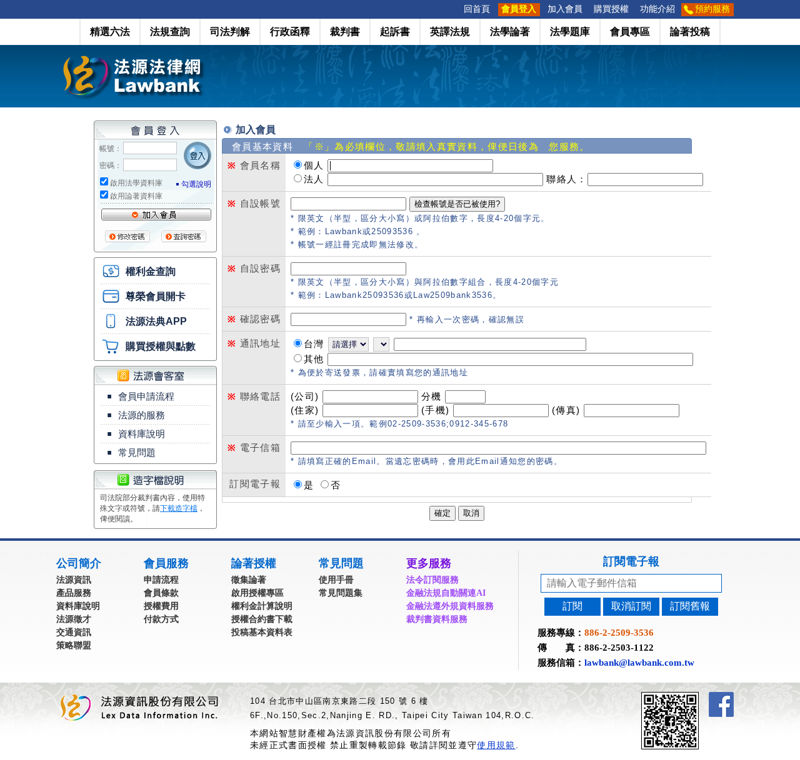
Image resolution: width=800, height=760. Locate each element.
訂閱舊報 (690, 606)
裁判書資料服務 (437, 619)
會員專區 (630, 31)
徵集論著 (248, 580)
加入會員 (565, 9)
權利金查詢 (151, 271)
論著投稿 (690, 31)
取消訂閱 (631, 606)
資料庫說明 (141, 434)
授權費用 (161, 606)
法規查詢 (170, 31)
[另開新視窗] (692, 697)
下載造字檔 (179, 508)
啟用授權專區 (257, 593)
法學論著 (510, 31)
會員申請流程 (146, 396)
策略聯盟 (73, 645)
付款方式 (161, 619)
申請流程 (161, 580)
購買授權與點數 (161, 346)
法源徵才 (73, 619)
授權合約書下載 (261, 619)
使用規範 (496, 745)
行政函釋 (290, 31)
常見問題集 (340, 593)
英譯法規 (450, 31)
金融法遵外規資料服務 (450, 606)
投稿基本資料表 (261, 632)
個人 (314, 165)
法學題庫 (570, 31)
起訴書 (395, 31)
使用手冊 (336, 580)
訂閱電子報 (631, 561)
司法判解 (230, 31)
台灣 (314, 343)
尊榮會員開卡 (156, 296)
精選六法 (110, 31)
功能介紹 (657, 9)
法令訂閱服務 (432, 580)
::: (454, 9)
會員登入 (518, 9)
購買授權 (611, 9)
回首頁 (477, 9)
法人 (314, 179)
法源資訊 (73, 580)
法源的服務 (141, 415)
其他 (314, 358)
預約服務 (712, 9)
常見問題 (137, 452)
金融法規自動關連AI (446, 593)
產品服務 (73, 593)
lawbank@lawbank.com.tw (639, 663)
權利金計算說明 (261, 606)
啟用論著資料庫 (136, 196)
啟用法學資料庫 (136, 183)
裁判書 (345, 31)
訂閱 (572, 606)
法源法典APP (156, 321)
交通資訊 (73, 632)
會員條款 (161, 593)
